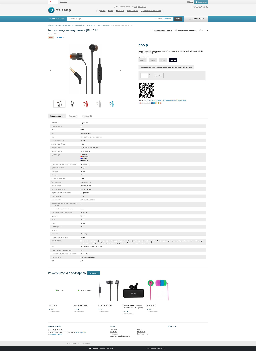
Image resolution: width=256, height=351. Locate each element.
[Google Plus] (161, 103)
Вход (191, 2)
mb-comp (51, 25)
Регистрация (202, 2)
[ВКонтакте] (152, 103)
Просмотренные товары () (102, 348)
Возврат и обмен (132, 11)
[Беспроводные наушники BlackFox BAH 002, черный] (133, 301)
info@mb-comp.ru (140, 7)
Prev (50, 70)
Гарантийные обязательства (151, 11)
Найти (178, 19)
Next (120, 70)
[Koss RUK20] (158, 301)
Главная (53, 2)
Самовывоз (120, 11)
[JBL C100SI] (60, 301)
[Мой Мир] (158, 103)
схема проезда (81, 332)
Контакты (63, 2)
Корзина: (198, 19)
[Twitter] (154, 103)
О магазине (114, 334)
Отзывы (59, 37)
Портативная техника (63, 25)
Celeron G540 (167, 19)
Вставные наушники (102, 25)
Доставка (102, 11)
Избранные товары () (155, 348)
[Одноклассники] (156, 103)
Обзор (50, 37)
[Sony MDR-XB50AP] (109, 301)
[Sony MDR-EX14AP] (85, 301)
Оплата (110, 11)
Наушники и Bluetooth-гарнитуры (83, 25)
